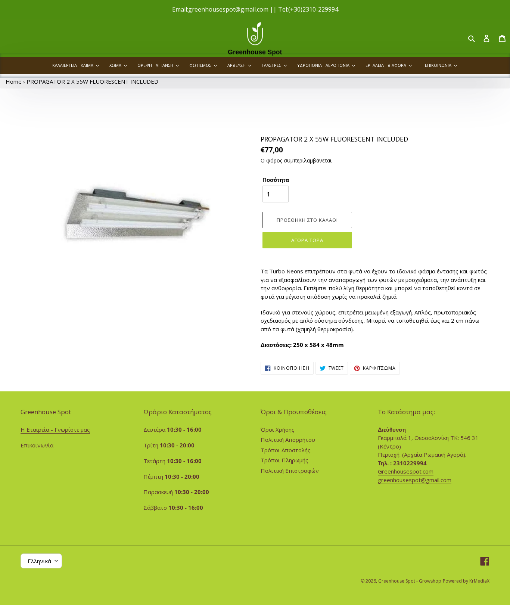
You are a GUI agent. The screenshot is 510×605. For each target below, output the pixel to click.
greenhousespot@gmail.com (414, 480)
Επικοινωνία (37, 445)
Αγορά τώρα (307, 240)
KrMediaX (479, 581)
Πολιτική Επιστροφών (290, 470)
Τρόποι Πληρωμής (284, 460)
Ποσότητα (275, 179)
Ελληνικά (39, 561)
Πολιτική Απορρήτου (288, 439)
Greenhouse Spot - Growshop (409, 581)
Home (14, 81)
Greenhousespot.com (405, 471)
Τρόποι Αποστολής (286, 450)
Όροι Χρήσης (278, 429)
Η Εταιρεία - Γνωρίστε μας (55, 429)
